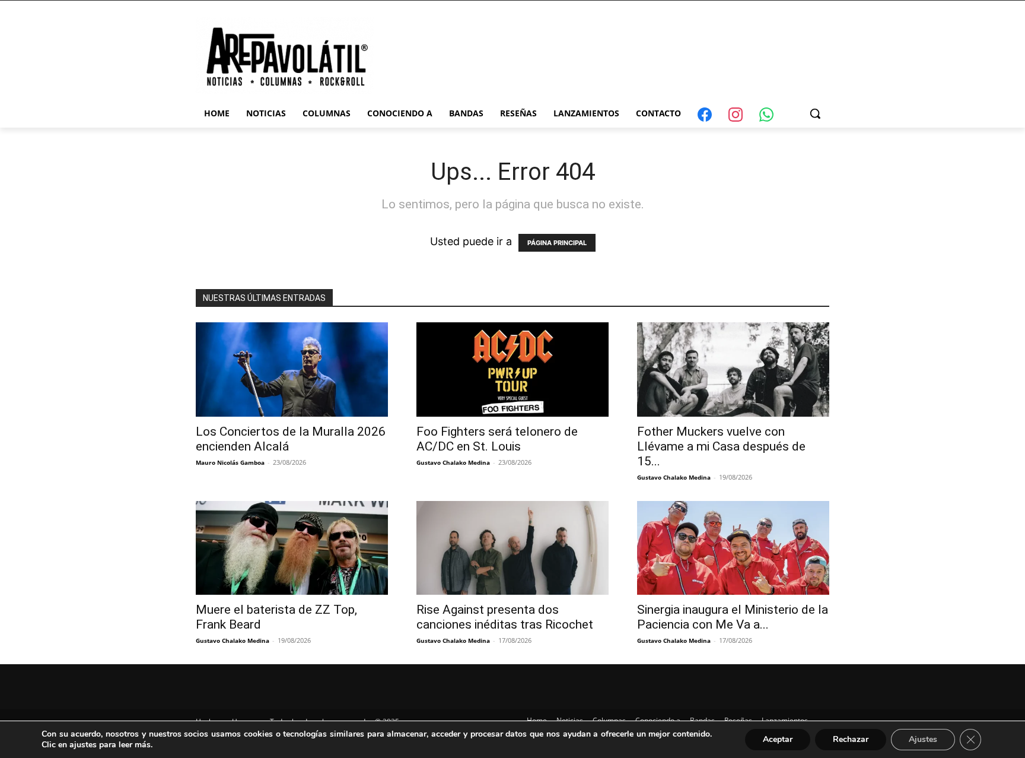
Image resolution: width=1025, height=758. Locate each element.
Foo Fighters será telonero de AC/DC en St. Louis (497, 438)
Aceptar (777, 739)
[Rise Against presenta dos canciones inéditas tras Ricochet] (512, 548)
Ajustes (923, 739)
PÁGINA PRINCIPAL (557, 243)
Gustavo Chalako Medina (453, 462)
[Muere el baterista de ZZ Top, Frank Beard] (292, 548)
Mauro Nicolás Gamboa (230, 462)
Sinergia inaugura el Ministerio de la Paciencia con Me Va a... (732, 617)
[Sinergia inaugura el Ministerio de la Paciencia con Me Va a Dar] (733, 548)
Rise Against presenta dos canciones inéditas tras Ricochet (504, 617)
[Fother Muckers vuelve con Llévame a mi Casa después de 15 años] (733, 369)
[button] (815, 113)
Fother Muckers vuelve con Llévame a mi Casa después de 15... (721, 446)
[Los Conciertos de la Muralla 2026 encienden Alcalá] (292, 369)
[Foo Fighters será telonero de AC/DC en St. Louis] (512, 369)
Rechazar (850, 739)
